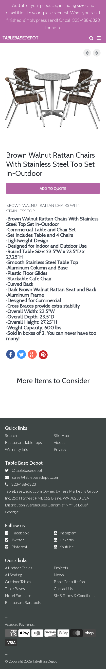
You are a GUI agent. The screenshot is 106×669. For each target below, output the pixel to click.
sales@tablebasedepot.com (35, 477)
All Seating (13, 574)
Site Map (61, 435)
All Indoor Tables (18, 567)
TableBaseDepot (45, 661)
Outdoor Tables (18, 581)
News (59, 574)
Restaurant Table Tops (23, 442)
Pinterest (19, 546)
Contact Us (63, 588)
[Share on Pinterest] (43, 354)
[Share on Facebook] (10, 354)
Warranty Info (16, 449)
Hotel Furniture (18, 595)
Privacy (60, 449)
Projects (61, 567)
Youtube (67, 546)
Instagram (68, 532)
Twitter (18, 539)
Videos (59, 442)
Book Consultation (69, 581)
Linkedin (67, 539)
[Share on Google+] (32, 354)
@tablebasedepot (27, 470)
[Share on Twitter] (21, 354)
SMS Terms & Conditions (74, 595)
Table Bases (15, 588)
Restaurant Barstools (23, 602)
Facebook (20, 532)
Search (11, 435)
